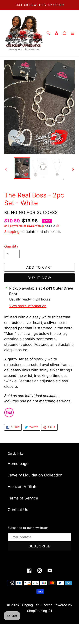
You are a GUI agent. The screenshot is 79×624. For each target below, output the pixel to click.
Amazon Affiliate (23, 486)
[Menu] (72, 33)
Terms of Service (23, 498)
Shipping (12, 231)
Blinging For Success (36, 605)
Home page (18, 463)
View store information (27, 306)
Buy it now (39, 278)
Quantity (11, 246)
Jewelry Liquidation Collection (35, 475)
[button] (31, 226)
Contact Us (18, 509)
